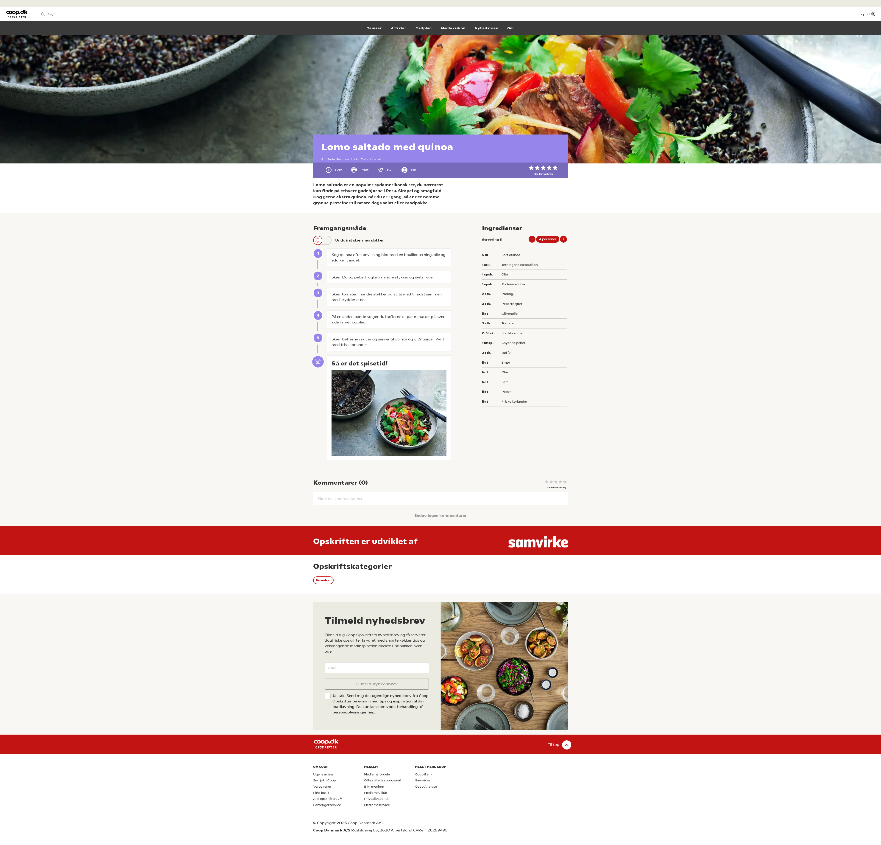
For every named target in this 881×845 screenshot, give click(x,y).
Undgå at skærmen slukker (359, 240)
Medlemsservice (377, 805)
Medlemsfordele (377, 774)
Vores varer (322, 787)
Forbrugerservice (327, 805)
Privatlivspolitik (377, 799)
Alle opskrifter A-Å (327, 799)
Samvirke (422, 780)
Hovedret (323, 580)
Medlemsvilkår (375, 793)
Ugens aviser (323, 774)
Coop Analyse (426, 787)
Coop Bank (423, 774)
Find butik (321, 793)
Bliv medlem (374, 787)
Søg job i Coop (324, 780)
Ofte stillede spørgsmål (382, 780)
